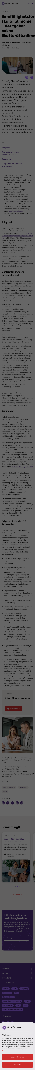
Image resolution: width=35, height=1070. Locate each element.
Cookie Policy (6, 1051)
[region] (17, 1046)
